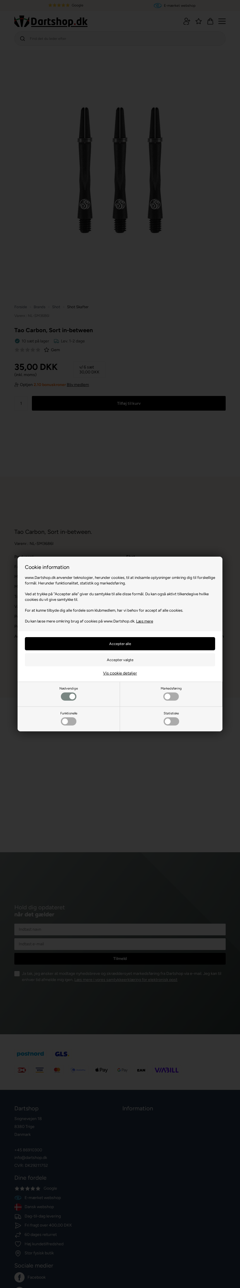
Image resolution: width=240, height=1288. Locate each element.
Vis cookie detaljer (120, 673)
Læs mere (144, 621)
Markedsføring (171, 688)
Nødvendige (68, 688)
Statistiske (171, 713)
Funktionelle (68, 713)
